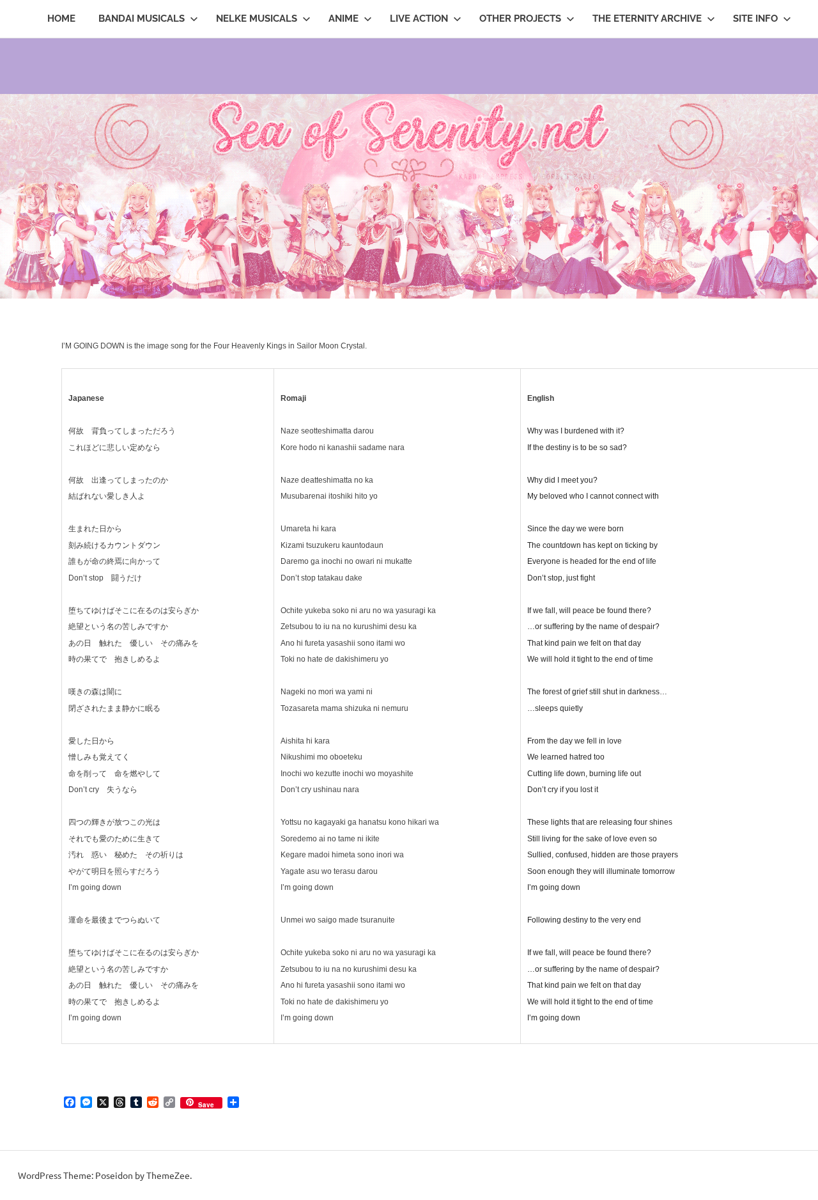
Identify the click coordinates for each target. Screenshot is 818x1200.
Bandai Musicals (141, 18)
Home (61, 18)
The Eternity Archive (647, 18)
